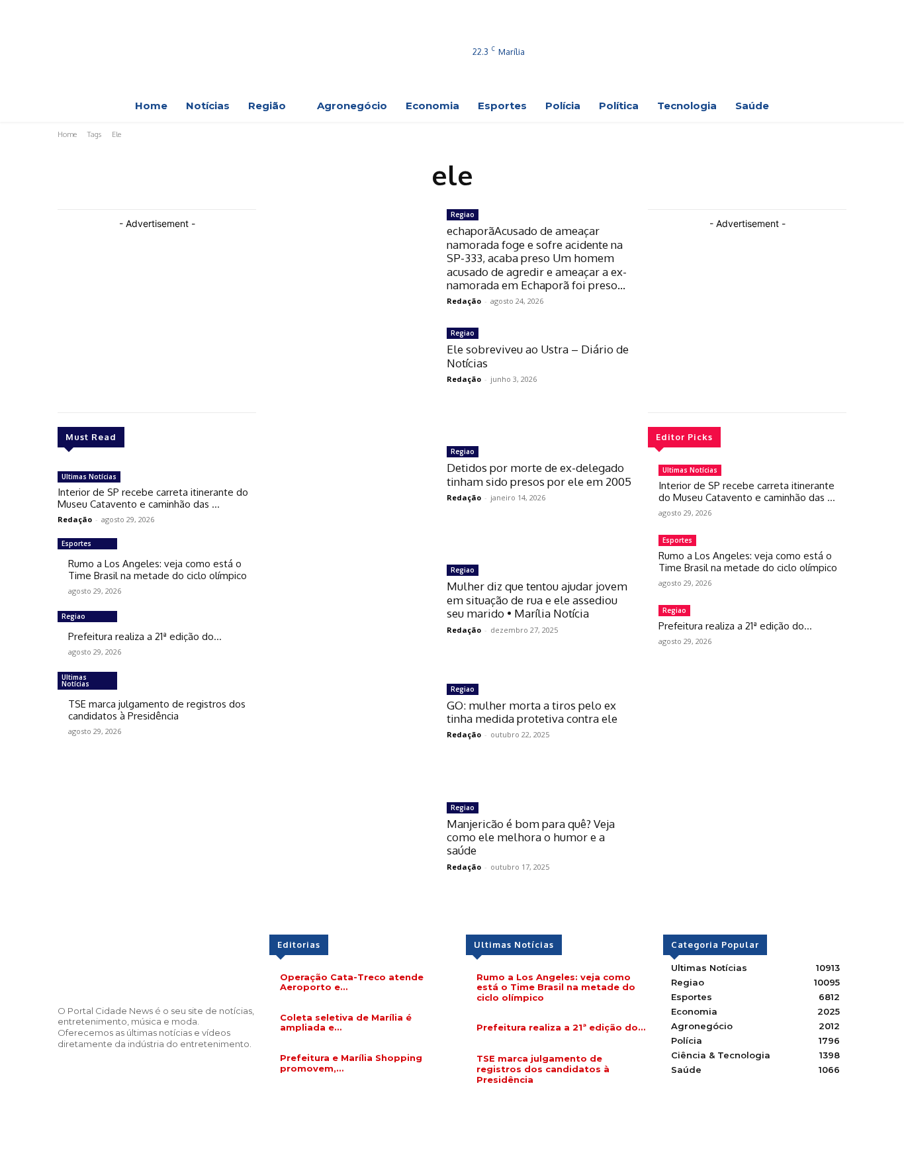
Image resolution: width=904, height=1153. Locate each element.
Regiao (73, 616)
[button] (833, 70)
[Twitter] (807, 30)
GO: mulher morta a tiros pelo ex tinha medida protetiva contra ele (532, 711)
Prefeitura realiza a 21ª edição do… (145, 636)
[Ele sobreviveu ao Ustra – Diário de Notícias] (351, 377)
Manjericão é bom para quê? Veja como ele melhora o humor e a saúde (531, 837)
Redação (75, 519)
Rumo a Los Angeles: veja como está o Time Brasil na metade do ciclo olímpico (157, 569)
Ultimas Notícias (89, 476)
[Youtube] (770, 49)
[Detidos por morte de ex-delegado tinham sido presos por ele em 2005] (351, 495)
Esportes (76, 543)
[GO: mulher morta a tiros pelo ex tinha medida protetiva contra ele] (351, 733)
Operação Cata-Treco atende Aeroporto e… (352, 982)
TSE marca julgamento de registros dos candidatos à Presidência (157, 710)
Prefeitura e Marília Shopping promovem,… (351, 1063)
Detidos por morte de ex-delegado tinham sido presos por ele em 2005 (539, 474)
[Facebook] (770, 30)
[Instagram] (789, 30)
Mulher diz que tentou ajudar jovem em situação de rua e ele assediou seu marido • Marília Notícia (537, 599)
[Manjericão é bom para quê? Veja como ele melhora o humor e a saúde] (351, 851)
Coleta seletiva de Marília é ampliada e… (346, 1022)
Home (67, 134)
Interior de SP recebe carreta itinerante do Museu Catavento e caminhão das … (153, 498)
